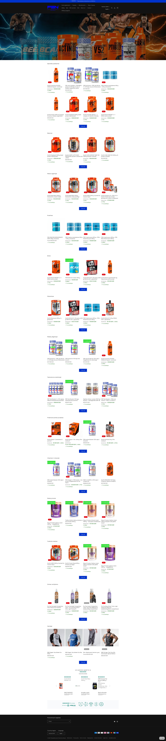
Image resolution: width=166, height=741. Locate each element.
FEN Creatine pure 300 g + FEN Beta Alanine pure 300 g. (109, 238)
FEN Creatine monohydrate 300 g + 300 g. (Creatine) (109, 86)
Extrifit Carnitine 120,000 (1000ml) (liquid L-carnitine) (54, 86)
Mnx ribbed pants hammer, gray (91, 652)
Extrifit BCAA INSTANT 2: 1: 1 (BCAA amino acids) (108, 115)
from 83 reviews (83, 673)
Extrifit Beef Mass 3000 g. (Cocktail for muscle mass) (54, 196)
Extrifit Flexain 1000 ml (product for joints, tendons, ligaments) (55, 115)
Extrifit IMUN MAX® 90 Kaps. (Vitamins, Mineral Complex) (108, 480)
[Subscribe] (69, 721)
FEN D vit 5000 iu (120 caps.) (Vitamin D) (90, 480)
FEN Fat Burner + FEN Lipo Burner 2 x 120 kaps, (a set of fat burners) (92, 86)
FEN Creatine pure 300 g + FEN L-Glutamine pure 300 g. (92, 238)
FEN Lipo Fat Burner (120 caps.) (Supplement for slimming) (91, 359)
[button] (66, 5)
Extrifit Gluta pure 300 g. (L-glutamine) (54, 319)
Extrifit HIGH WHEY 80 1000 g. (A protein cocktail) (109, 156)
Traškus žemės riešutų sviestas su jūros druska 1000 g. (74, 521)
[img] (83, 672)
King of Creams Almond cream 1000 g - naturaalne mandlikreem (92, 521)
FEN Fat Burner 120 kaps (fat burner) (72, 359)
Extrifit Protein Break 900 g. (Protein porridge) (72, 564)
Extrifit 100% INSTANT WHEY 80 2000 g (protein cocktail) (91, 156)
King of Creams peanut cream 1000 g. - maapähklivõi (54, 523)
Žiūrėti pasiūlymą (83, 52)
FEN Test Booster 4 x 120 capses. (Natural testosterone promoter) (55, 399)
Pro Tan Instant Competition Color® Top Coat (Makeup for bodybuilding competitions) (90, 608)
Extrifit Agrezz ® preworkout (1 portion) (55, 440)
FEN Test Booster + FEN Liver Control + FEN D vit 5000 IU (108, 399)
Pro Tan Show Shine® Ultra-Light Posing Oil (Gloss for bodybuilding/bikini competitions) (110, 608)
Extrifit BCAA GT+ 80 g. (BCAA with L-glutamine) (109, 319)
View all (83, 126)
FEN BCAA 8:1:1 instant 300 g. (72, 277)
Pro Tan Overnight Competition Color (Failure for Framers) (55, 607)
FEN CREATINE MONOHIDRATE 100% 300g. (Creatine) (55, 238)
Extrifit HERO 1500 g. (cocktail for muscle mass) (91, 196)
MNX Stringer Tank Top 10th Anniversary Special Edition (108, 653)
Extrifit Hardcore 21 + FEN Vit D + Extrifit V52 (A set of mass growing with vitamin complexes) (109, 197)
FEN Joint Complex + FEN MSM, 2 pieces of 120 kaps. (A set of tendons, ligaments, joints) (73, 87)
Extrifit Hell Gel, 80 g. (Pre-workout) (108, 440)
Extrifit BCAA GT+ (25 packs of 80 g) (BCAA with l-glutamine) (92, 278)
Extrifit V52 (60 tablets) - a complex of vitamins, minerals (90, 115)
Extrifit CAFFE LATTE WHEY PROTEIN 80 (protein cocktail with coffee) (74, 157)
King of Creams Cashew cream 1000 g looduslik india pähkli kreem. (109, 522)
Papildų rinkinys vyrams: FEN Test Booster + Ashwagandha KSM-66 (91, 399)
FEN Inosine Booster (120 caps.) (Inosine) (91, 440)
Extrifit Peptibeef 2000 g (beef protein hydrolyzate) (73, 115)
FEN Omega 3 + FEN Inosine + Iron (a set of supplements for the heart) (73, 481)
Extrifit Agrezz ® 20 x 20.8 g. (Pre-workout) (74, 440)
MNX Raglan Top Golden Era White (54, 653)
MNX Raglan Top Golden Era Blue (73, 652)
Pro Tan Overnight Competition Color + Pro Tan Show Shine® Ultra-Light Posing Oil (73, 608)
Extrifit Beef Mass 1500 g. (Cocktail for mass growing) (72, 196)
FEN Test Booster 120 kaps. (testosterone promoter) (72, 399)
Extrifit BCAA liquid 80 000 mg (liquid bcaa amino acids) (109, 278)
